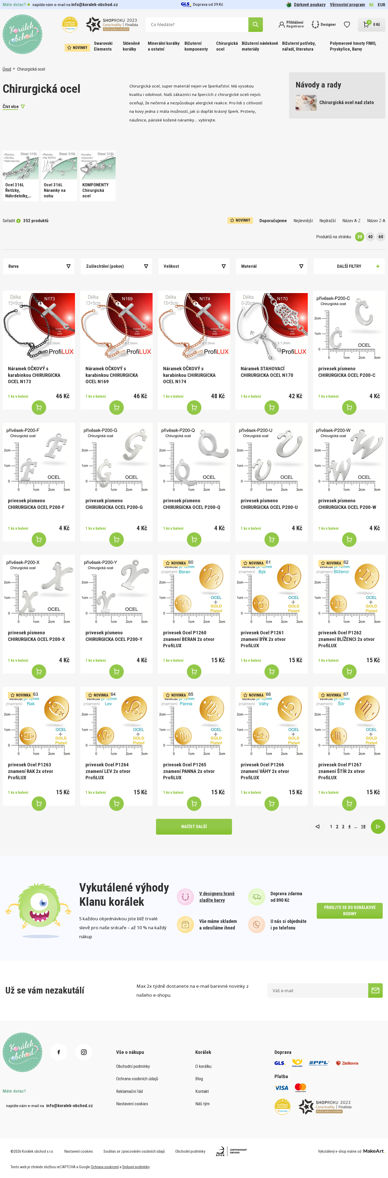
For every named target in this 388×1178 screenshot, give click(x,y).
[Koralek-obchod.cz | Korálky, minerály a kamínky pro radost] (22, 34)
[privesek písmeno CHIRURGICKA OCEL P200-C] (349, 327)
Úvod (7, 69)
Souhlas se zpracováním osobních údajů (134, 1151)
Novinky (80, 48)
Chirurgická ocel (227, 46)
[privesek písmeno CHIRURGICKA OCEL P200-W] (349, 459)
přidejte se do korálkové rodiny (350, 910)
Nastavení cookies (132, 1103)
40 (370, 236)
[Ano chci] (375, 990)
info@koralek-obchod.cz (94, 4)
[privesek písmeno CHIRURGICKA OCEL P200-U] (271, 459)
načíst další (194, 826)
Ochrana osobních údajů (137, 1078)
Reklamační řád (129, 1091)
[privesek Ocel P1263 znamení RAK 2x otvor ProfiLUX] (39, 723)
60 (380, 236)
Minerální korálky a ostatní (164, 46)
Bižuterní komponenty (196, 46)
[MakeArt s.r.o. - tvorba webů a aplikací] (374, 1151)
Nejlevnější (303, 220)
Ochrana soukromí (105, 1167)
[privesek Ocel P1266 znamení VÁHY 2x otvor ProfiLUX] (271, 723)
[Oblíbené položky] (347, 25)
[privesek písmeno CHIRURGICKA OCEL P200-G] (116, 459)
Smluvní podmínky (136, 1167)
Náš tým (202, 1103)
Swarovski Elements (103, 46)
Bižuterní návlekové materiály (260, 46)
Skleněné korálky (131, 46)
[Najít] (255, 24)
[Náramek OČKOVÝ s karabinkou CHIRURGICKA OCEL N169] (116, 327)
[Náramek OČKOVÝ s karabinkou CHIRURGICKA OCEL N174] (194, 327)
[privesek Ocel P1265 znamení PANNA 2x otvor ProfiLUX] (194, 723)
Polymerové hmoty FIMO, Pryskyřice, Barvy (353, 46)
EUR (381, 4)
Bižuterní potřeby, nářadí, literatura (299, 46)
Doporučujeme (273, 220)
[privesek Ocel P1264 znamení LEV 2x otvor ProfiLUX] (116, 723)
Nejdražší (327, 220)
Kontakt (202, 1091)
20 (359, 236)
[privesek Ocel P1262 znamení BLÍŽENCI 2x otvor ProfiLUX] (349, 591)
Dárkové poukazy (310, 4)
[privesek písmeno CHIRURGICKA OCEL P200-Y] (116, 591)
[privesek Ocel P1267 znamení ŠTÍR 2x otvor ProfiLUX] (349, 723)
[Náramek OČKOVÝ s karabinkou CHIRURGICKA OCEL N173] (39, 327)
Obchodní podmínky (133, 1066)
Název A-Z (351, 220)
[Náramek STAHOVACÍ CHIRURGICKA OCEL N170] (271, 327)
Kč (371, 4)
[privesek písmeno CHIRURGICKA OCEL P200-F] (39, 459)
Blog (199, 1078)
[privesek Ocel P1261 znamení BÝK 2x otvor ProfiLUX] (271, 591)
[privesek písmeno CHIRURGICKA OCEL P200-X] (39, 591)
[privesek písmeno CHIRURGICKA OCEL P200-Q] (194, 459)
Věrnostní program (347, 4)
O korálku (203, 1066)
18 (363, 826)
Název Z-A (376, 220)
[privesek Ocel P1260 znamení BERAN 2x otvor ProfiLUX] (194, 591)
